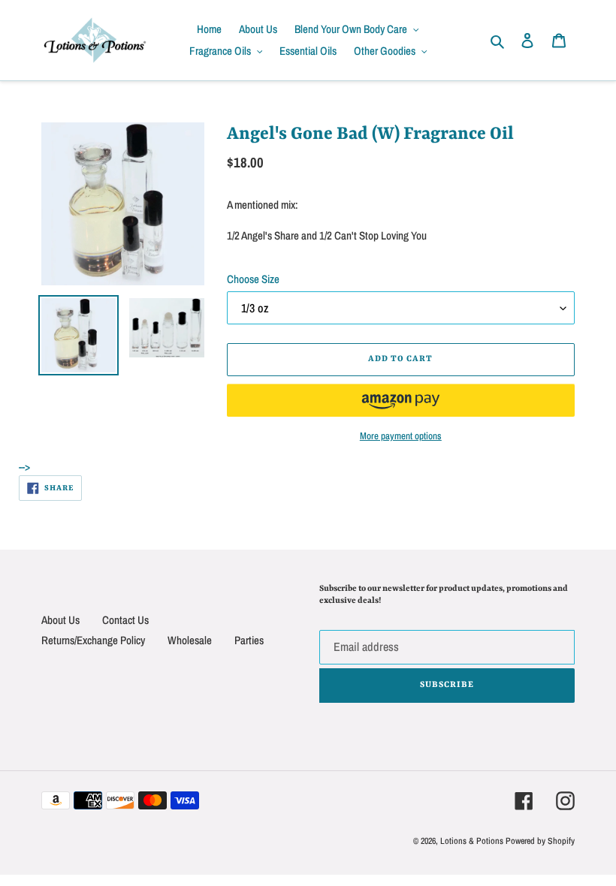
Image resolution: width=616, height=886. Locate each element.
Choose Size (253, 279)
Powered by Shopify (540, 841)
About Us (60, 620)
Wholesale (190, 640)
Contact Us (125, 620)
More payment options (401, 435)
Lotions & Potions (473, 841)
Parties (249, 640)
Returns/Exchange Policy (93, 640)
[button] (401, 400)
